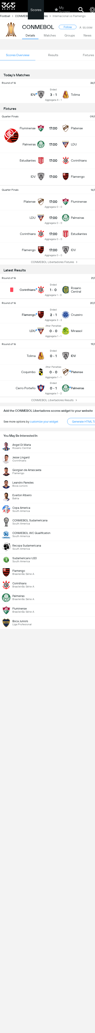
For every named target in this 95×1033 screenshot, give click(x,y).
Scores (35, 10)
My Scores (64, 10)
